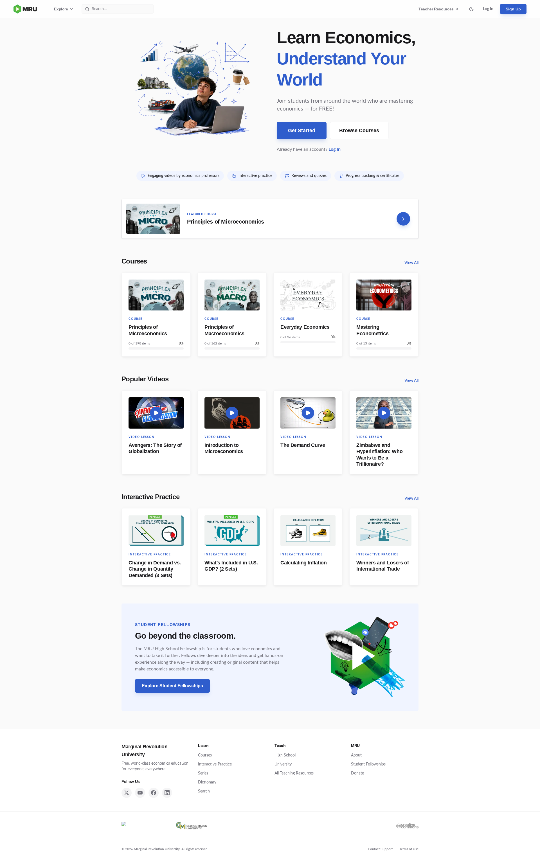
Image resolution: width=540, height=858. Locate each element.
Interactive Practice (150, 497)
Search (204, 791)
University (283, 764)
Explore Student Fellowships (176, 687)
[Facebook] (153, 793)
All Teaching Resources (294, 773)
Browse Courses (359, 130)
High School (285, 755)
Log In (488, 9)
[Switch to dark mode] (471, 9)
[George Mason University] (191, 826)
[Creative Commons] (407, 825)
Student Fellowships (368, 764)
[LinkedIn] (167, 793)
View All (411, 263)
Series (203, 773)
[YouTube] (140, 793)
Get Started (301, 130)
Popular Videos (145, 379)
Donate (357, 773)
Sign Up (513, 9)
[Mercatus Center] (144, 826)
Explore (61, 9)
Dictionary (207, 782)
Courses (134, 261)
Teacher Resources (437, 10)
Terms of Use (408, 849)
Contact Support (380, 849)
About (356, 755)
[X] (127, 793)
